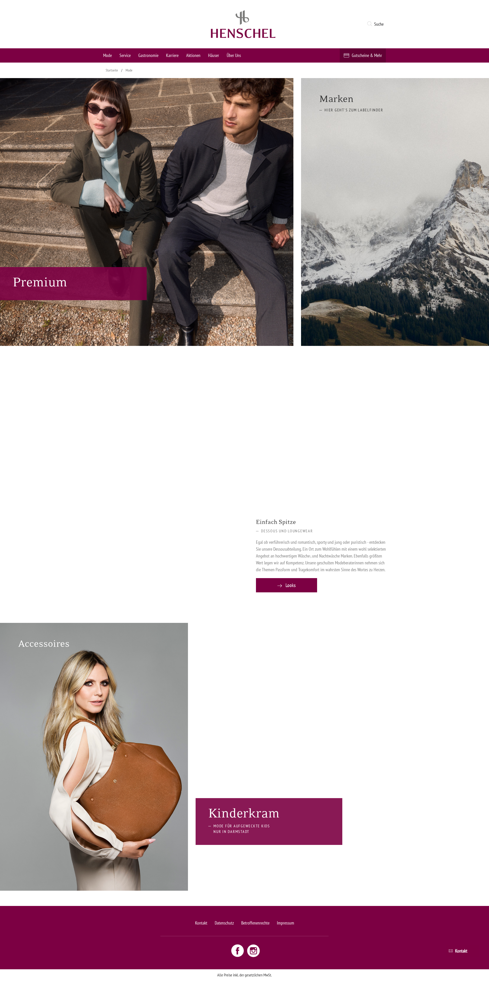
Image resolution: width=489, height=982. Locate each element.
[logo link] (243, 24)
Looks (290, 585)
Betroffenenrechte (255, 923)
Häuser (213, 55)
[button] (376, 24)
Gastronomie (148, 55)
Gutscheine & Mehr (367, 55)
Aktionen (193, 55)
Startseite (112, 70)
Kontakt (201, 923)
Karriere (172, 55)
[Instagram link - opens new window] (253, 950)
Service (125, 55)
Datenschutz (224, 923)
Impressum (285, 923)
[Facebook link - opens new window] (238, 950)
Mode (107, 55)
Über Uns (234, 55)
